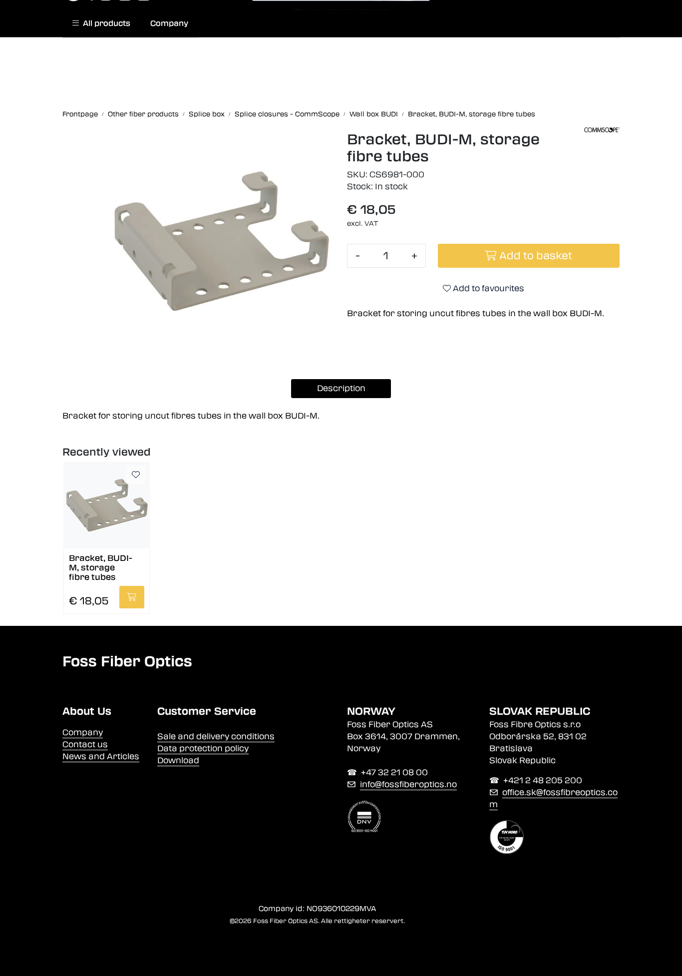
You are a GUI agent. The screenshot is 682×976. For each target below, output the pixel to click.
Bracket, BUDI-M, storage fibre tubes (100, 567)
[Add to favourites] (136, 475)
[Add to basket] (131, 597)
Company (169, 23)
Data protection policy (203, 748)
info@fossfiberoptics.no (408, 784)
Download (178, 760)
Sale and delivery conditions (216, 736)
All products (104, 23)
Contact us (85, 744)
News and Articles (100, 756)
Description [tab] (341, 388)
